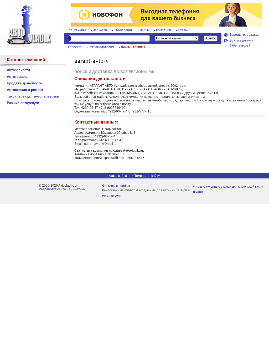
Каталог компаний (26, 60)
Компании (163, 30)
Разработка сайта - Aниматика (62, 189)
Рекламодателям (101, 47)
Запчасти (100, 30)
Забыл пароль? (240, 45)
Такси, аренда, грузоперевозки (33, 96)
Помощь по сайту (147, 176)
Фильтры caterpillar (116, 186)
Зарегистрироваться (245, 35)
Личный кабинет (133, 47)
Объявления (123, 30)
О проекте (74, 47)
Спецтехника (76, 30)
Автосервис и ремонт (25, 90)
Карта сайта (117, 176)
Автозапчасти (18, 70)
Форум (144, 30)
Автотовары (17, 77)
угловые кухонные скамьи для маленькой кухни (228, 186)
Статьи (183, 30)
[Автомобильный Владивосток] (26, 48)
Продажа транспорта (24, 83)
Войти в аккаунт (241, 40)
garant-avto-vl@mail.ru (100, 144)
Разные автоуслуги (23, 103)
